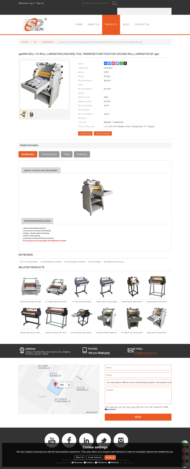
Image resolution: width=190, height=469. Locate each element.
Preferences (102, 462)
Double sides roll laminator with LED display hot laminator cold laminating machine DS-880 (31, 333)
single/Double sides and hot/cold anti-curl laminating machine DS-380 (132, 302)
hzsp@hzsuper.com (145, 352)
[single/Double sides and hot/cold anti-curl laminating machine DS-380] (132, 287)
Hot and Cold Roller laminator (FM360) (31, 302)
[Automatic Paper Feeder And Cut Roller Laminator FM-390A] (107, 318)
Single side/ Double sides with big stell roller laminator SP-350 (158, 333)
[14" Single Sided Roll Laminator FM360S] (56, 287)
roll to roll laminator (29, 262)
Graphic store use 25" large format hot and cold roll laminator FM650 (107, 302)
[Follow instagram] (121, 440)
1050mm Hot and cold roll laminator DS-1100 (56, 333)
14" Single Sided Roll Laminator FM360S (56, 302)
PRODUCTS (111, 24)
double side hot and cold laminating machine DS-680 (158, 302)
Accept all (110, 457)
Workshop (82, 154)
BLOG (126, 24)
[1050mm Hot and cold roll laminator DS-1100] (56, 318)
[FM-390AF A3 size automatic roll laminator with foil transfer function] (132, 318)
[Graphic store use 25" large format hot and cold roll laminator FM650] (107, 287)
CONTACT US (142, 24)
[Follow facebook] (69, 440)
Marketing (115, 462)
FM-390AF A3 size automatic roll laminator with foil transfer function (132, 333)
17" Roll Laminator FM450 (81, 302)
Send (138, 417)
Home (25, 41)
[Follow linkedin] (86, 440)
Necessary (78, 462)
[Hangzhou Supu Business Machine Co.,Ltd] (33, 24)
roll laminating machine (51, 262)
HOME (79, 24)
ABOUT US (93, 24)
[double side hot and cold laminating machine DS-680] (158, 287)
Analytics (90, 462)
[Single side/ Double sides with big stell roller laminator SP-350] (158, 318)
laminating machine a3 (114, 262)
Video (67, 154)
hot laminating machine (74, 262)
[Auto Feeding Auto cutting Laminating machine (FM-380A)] (82, 318)
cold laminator (94, 262)
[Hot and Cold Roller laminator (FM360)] (31, 287)
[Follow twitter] (103, 440)
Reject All (79, 457)
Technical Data (49, 154)
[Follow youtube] (52, 440)
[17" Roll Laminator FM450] (82, 287)
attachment (111, 409)
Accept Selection (95, 457)
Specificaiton (27, 154)
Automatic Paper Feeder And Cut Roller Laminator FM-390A (107, 333)
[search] (114, 3)
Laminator (48, 41)
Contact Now (85, 133)
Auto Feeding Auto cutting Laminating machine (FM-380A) (82, 333)
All (35, 41)
